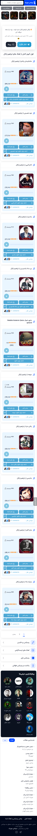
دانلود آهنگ (10, 95)
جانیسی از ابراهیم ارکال (24, 478)
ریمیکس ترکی (25, 658)
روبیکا (9, 44)
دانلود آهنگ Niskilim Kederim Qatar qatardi (19, 321)
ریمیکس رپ (6, 8)
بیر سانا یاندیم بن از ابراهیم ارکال (21, 268)
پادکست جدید (30, 8)
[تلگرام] (20, 832)
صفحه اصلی (28, 819)
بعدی (14, 634)
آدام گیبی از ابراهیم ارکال (24, 165)
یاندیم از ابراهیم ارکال (25, 217)
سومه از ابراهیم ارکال (25, 374)
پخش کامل (25, 95)
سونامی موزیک (13, 829)
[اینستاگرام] (16, 832)
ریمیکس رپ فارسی (23, 642)
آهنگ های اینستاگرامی (22, 650)
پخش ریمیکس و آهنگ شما (13, 819)
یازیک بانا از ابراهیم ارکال (24, 582)
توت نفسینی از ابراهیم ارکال (23, 113)
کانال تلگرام (23, 44)
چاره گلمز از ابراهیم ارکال (24, 530)
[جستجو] (1, 3)
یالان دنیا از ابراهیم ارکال (24, 426)
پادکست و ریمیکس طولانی (21, 665)
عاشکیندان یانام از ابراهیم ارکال (21, 61)
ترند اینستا (18, 8)
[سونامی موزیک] (30, 2)
